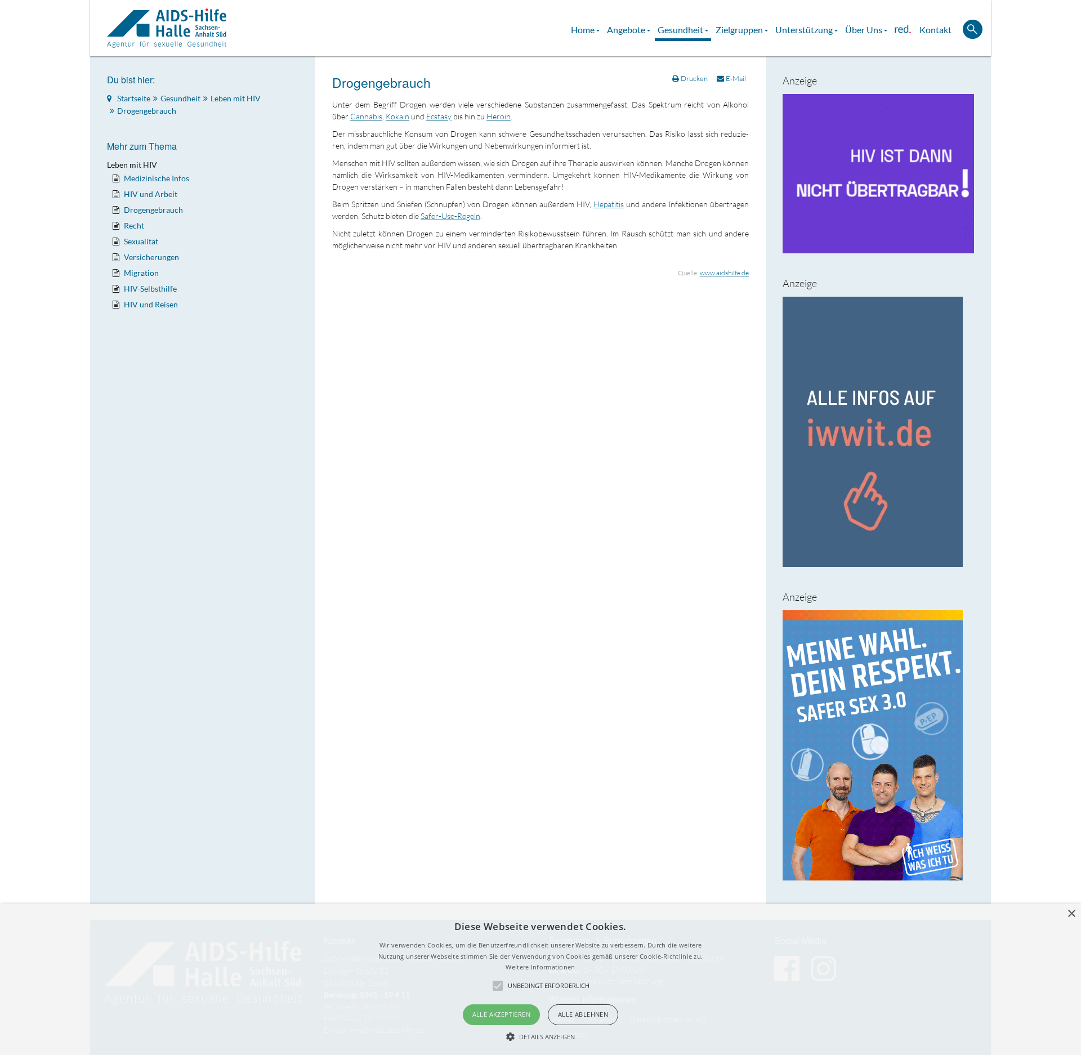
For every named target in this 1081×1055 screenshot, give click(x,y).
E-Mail (735, 78)
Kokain (397, 116)
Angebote (627, 29)
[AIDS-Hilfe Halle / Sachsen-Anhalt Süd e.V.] (167, 28)
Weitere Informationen (540, 967)
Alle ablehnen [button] (583, 1014)
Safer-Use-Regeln (450, 216)
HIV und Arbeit (150, 194)
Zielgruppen (740, 29)
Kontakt (935, 29)
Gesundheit (681, 29)
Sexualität (141, 241)
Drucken (694, 78)
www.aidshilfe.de (724, 273)
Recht (134, 225)
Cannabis (366, 116)
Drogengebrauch (381, 82)
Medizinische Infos (156, 178)
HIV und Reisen (151, 304)
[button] (540, 1036)
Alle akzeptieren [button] (501, 1014)
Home (583, 29)
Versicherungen (151, 257)
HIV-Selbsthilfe (150, 288)
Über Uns (864, 29)
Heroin (498, 116)
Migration (141, 273)
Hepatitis (608, 204)
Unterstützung (804, 29)
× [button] (1071, 914)
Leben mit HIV (236, 98)
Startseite (133, 98)
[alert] (540, 979)
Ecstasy (439, 116)
